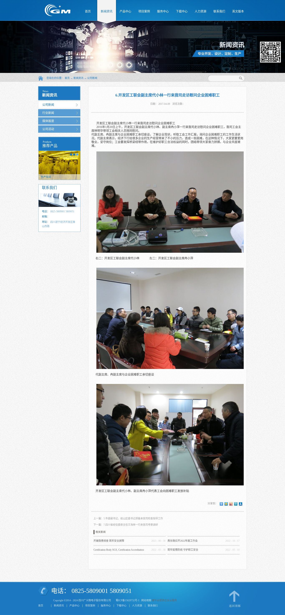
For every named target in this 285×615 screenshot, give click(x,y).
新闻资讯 (78, 78)
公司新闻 (92, 78)
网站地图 (145, 600)
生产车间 (46, 177)
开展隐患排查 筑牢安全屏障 (108, 540)
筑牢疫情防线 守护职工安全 (183, 549)
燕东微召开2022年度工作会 (183, 540)
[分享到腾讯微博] (236, 504)
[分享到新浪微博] (231, 504)
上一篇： (128, 518)
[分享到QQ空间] (226, 504)
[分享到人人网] (240, 504)
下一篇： (125, 524)
